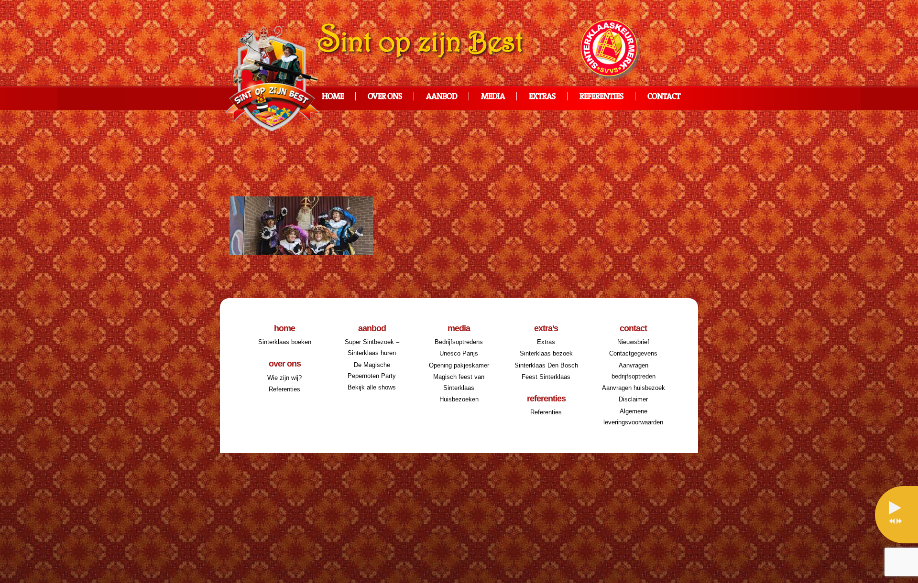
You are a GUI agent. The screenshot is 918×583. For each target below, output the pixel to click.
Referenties (601, 97)
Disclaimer (633, 399)
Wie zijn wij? (284, 377)
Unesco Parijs (458, 353)
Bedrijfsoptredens (459, 341)
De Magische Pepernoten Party (372, 370)
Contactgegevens (633, 353)
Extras (542, 97)
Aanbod (441, 97)
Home (333, 97)
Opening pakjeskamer (459, 365)
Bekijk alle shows (372, 387)
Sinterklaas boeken (284, 341)
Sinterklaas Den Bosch (546, 365)
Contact (663, 97)
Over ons (385, 97)
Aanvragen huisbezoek (633, 387)
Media (493, 97)
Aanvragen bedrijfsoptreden (634, 371)
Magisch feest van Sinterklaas (458, 382)
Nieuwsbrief (633, 341)
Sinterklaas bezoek (546, 353)
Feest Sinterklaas (546, 376)
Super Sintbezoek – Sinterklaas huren (372, 347)
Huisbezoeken (459, 399)
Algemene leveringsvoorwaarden (633, 417)
